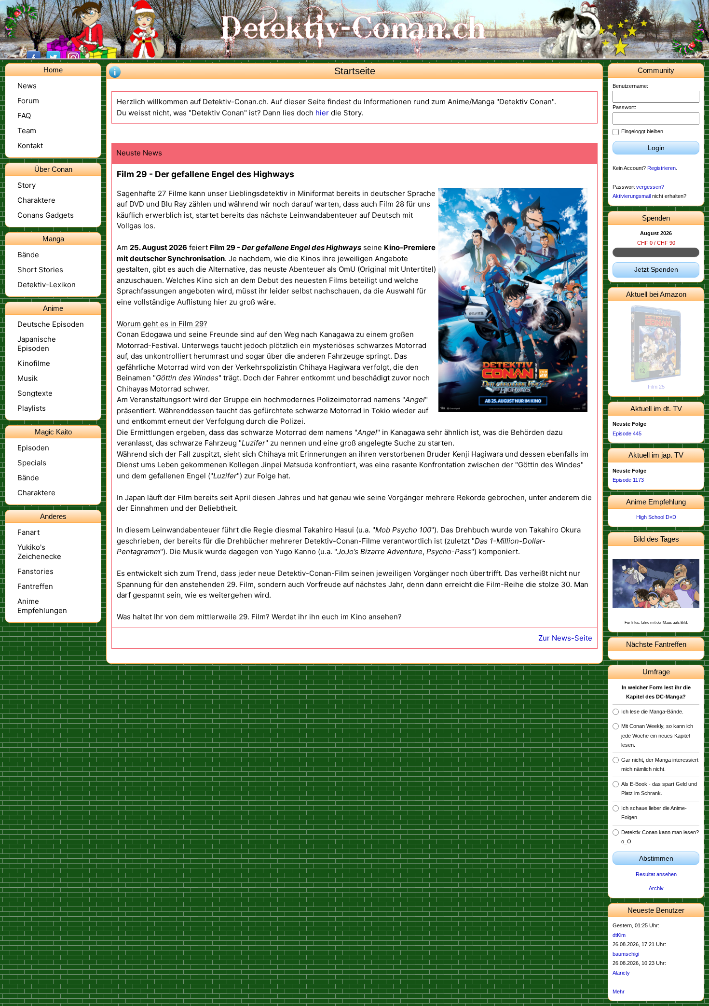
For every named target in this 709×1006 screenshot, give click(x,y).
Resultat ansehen (656, 874)
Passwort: (624, 107)
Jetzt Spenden (656, 269)
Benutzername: (630, 86)
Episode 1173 (628, 480)
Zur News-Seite (565, 638)
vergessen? (650, 187)
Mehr (619, 991)
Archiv (656, 888)
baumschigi (626, 954)
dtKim (619, 935)
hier (322, 112)
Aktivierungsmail (632, 196)
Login (656, 148)
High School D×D (656, 517)
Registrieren (661, 168)
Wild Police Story (656, 387)
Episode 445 (627, 433)
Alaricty (621, 973)
